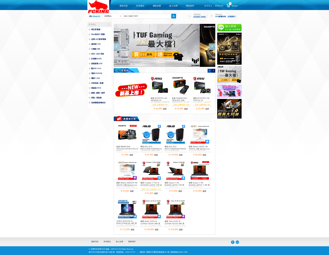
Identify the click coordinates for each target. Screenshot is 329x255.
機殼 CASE (95, 78)
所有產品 (140, 6)
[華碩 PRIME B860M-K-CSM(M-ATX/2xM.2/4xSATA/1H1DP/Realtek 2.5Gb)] (160, 86)
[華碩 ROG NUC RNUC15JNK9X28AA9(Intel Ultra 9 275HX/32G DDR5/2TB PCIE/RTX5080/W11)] (175, 126)
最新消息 (124, 6)
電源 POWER (96, 73)
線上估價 (173, 6)
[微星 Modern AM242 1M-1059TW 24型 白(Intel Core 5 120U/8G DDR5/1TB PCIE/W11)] (199, 126)
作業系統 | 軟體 (97, 83)
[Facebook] (232, 242)
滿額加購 (157, 6)
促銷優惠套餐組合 (98, 103)
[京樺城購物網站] (98, 6)
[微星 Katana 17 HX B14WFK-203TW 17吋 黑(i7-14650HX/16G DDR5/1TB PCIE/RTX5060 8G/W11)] (175, 162)
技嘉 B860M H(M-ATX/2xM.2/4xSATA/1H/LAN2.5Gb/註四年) (130, 149)
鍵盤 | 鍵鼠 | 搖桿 (98, 93)
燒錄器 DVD (96, 88)
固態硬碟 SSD (96, 64)
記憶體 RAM (96, 59)
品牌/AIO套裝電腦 (98, 39)
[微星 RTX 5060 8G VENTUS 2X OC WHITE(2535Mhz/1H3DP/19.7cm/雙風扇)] (181, 86)
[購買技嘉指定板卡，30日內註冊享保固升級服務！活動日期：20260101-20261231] (229, 109)
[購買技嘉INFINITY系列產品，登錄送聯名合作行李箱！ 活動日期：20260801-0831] (164, 45)
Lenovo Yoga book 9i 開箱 (225, 18)
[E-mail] (237, 242)
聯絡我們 (190, 6)
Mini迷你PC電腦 (98, 34)
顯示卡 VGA (96, 68)
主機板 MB (95, 49)
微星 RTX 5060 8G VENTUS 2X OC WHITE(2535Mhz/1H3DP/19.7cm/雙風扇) (185, 101)
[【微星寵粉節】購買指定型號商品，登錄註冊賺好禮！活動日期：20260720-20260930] (229, 91)
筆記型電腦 (95, 29)
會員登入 (208, 6)
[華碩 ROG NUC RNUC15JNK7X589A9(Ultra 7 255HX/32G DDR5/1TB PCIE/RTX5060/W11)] (151, 126)
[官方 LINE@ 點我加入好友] (229, 27)
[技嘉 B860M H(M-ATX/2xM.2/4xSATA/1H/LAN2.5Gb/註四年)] (127, 126)
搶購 (164, 106)
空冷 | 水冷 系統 (97, 54)
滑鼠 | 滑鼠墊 (96, 98)
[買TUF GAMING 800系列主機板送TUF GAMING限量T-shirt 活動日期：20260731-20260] (229, 74)
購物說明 (219, 6)
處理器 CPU (96, 44)
